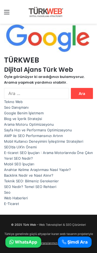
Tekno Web (13, 102)
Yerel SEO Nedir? (18, 158)
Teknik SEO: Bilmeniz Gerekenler (31, 181)
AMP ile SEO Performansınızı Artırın (33, 136)
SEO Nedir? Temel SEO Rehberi (30, 186)
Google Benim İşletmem (24, 113)
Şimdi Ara (77, 242)
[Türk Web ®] (46, 12)
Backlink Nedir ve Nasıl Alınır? (28, 175)
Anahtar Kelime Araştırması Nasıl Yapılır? (37, 169)
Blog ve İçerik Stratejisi (23, 119)
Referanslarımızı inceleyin (53, 243)
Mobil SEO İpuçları (19, 164)
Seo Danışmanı (16, 107)
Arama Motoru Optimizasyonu (29, 124)
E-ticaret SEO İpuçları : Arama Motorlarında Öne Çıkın (48, 153)
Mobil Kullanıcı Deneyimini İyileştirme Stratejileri (43, 141)
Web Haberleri (16, 198)
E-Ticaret (11, 203)
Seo (7, 192)
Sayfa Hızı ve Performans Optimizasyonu (38, 130)
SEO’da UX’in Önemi (20, 147)
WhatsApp (25, 242)
